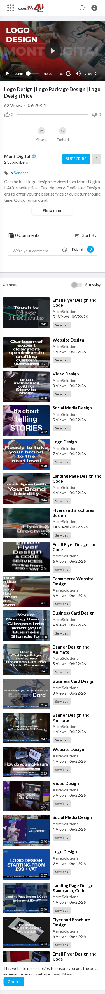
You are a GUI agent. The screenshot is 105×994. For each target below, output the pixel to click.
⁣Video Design (66, 373)
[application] (52, 51)
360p (86, 59)
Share (41, 139)
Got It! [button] (14, 981)
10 (68, 73)
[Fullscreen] (97, 73)
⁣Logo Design (65, 441)
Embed (63, 139)
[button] (94, 7)
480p (86, 51)
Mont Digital (17, 156)
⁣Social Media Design (72, 407)
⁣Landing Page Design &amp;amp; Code (73, 888)
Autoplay (93, 284)
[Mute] (78, 73)
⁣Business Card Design (74, 612)
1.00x (60, 73)
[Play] (7, 73)
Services (21, 172)
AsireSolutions (65, 311)
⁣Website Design (68, 339)
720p (88, 73)
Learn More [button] (62, 974)
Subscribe (76, 159)
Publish (79, 249)
